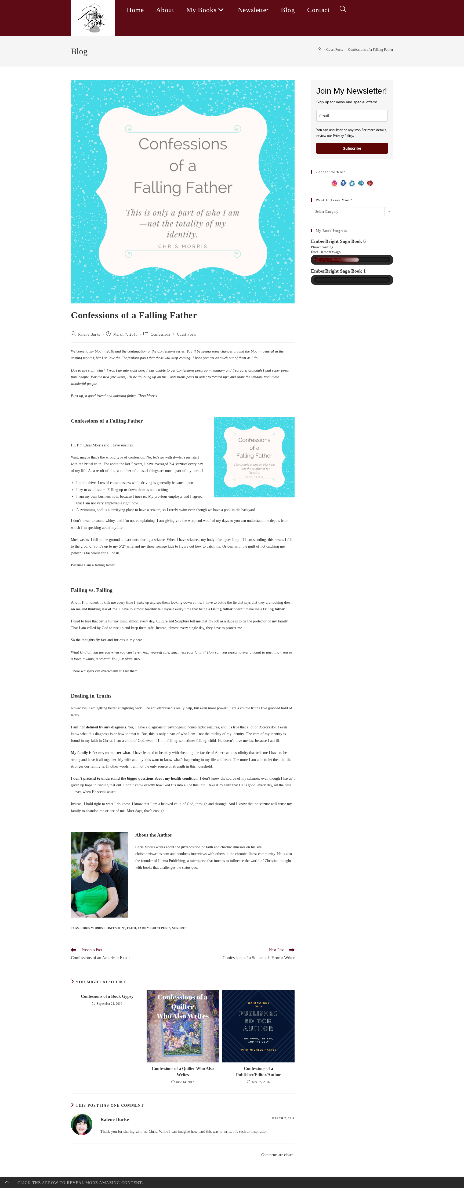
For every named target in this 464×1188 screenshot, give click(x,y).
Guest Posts (186, 334)
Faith (131, 928)
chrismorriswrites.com (152, 854)
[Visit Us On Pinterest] (369, 183)
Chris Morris (92, 928)
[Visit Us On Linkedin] (361, 183)
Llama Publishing (171, 861)
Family (143, 928)
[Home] (319, 49)
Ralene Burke (89, 334)
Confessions (161, 334)
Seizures (179, 928)
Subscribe (352, 148)
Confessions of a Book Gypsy (107, 996)
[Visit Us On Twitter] (352, 183)
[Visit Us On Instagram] (334, 183)
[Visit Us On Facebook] (343, 183)
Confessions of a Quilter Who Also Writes (183, 1071)
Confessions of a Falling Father (370, 49)
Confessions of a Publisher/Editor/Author (258, 1071)
